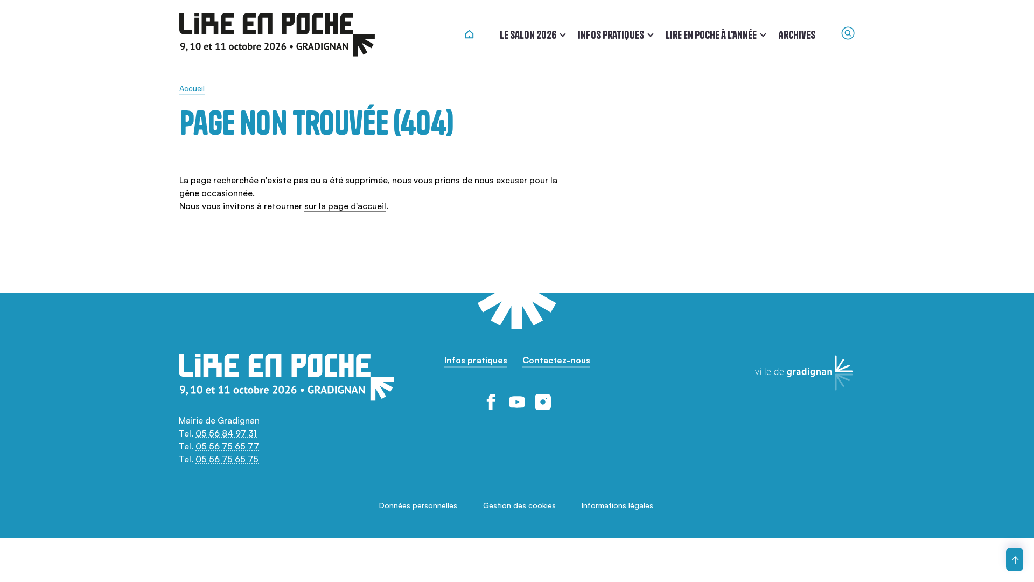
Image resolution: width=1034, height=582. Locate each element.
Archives (796, 34)
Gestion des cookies (519, 505)
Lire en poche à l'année (711, 34)
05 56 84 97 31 (226, 433)
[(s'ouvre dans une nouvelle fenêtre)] (491, 402)
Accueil (192, 88)
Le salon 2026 (528, 34)
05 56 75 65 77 (227, 446)
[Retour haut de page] (1014, 559)
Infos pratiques (611, 34)
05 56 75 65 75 (226, 459)
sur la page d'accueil (345, 205)
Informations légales (617, 505)
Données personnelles (418, 505)
